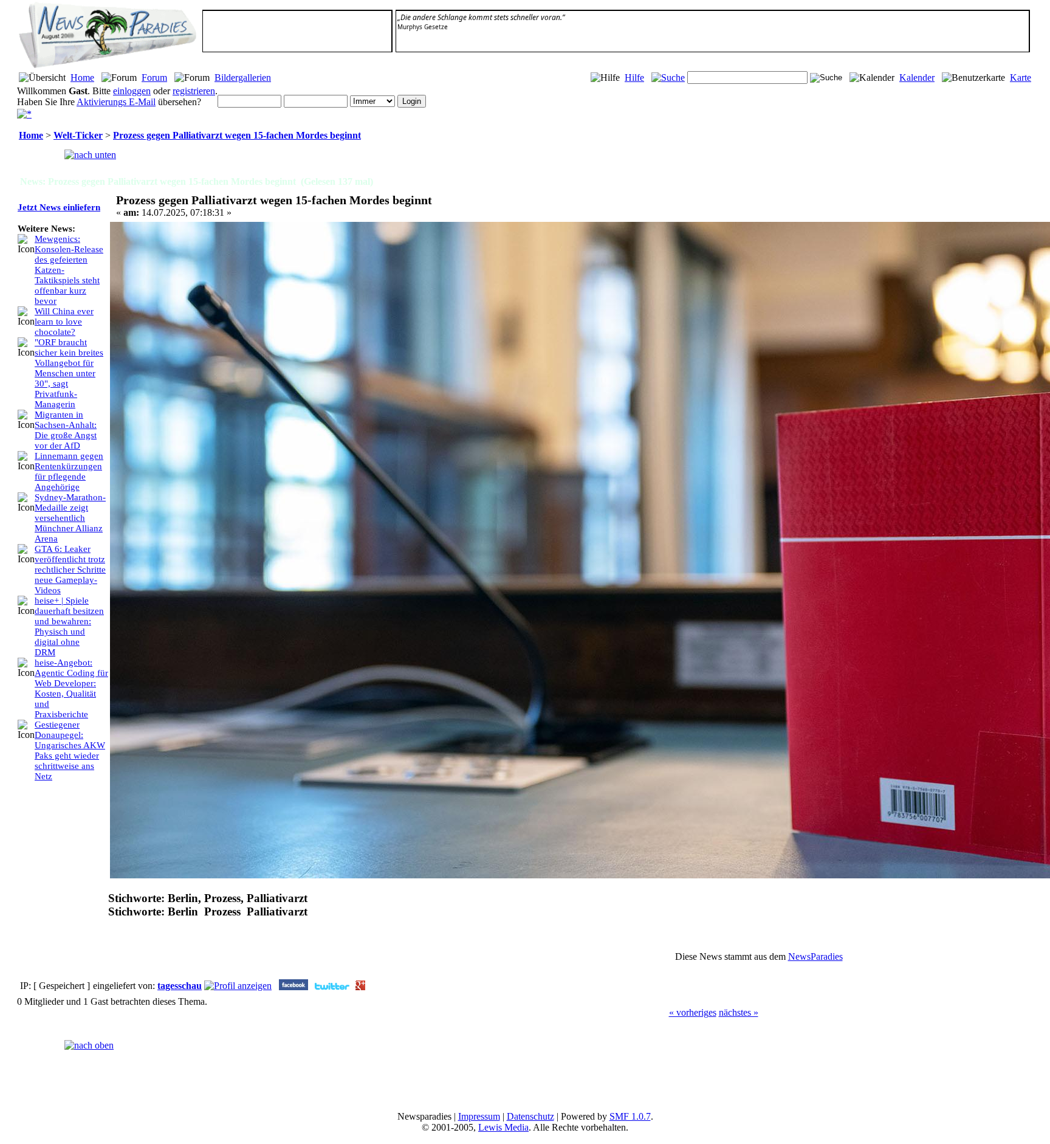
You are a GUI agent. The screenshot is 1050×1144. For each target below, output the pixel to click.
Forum (154, 77)
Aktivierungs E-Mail (116, 102)
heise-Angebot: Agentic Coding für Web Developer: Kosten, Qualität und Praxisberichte (71, 688)
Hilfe (634, 77)
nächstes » (738, 1012)
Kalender (917, 77)
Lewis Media (503, 1127)
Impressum (479, 1116)
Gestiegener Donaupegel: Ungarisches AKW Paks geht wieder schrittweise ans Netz (70, 750)
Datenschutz (530, 1116)
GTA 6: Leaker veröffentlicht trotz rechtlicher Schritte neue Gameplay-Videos (70, 569)
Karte (1020, 77)
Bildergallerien (242, 77)
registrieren (194, 91)
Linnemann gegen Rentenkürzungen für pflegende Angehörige (69, 471)
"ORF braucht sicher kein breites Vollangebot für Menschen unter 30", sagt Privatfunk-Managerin (69, 373)
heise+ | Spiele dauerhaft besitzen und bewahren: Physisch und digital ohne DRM (69, 626)
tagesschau (179, 985)
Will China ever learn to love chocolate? (64, 321)
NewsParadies (815, 956)
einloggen (132, 91)
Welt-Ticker (78, 135)
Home (82, 77)
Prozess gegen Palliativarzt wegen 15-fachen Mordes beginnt (237, 135)
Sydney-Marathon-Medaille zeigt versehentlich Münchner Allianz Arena (70, 517)
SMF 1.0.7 (630, 1116)
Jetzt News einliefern (59, 207)
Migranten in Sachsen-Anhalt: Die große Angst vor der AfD (66, 430)
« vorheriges (692, 1012)
